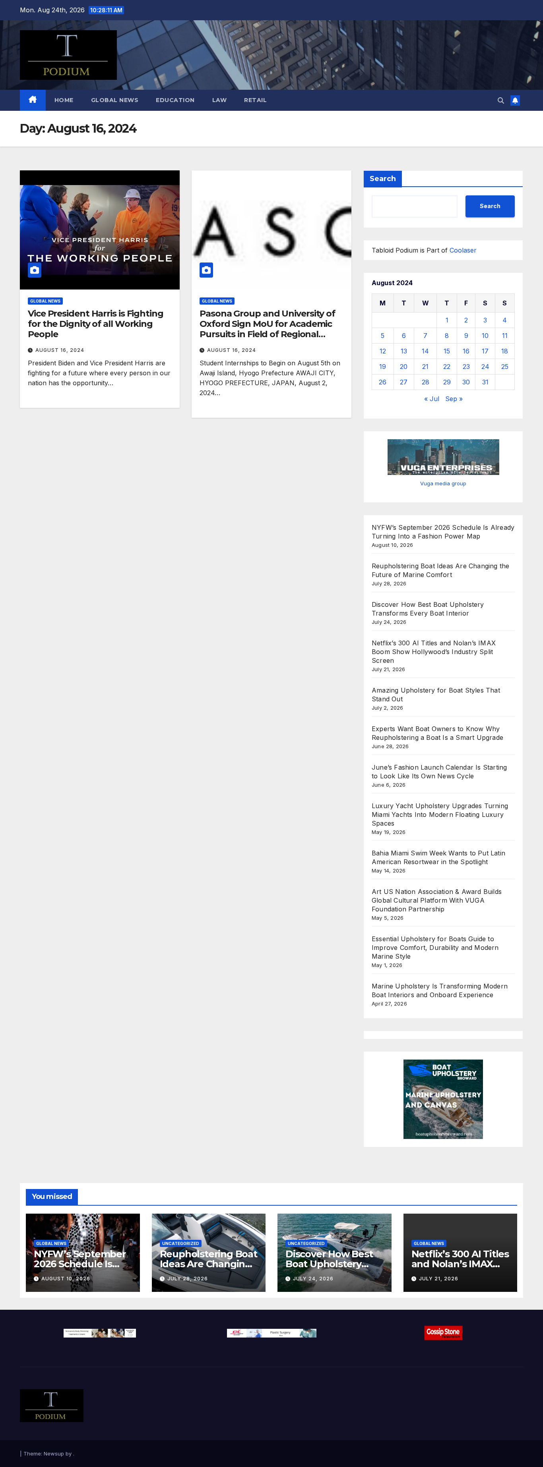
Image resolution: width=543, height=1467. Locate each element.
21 (425, 367)
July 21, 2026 (438, 1279)
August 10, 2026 (65, 1279)
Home (64, 100)
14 (425, 351)
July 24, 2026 (313, 1279)
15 (447, 351)
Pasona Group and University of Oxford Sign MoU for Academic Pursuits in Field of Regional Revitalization (267, 329)
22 (446, 367)
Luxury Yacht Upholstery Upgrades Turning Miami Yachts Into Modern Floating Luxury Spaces (440, 814)
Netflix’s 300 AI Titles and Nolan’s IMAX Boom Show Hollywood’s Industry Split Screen (434, 651)
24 (485, 367)
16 (466, 351)
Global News (115, 100)
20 (403, 367)
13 (404, 351)
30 (466, 382)
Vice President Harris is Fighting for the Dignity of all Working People (95, 324)
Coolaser (463, 250)
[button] (501, 100)
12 (383, 351)
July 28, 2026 (187, 1279)
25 (504, 367)
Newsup (54, 1453)
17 (485, 351)
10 (485, 336)
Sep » (454, 399)
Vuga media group (443, 483)
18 (504, 351)
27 (403, 382)
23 (466, 367)
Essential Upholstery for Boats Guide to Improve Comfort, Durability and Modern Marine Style (435, 947)
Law (219, 100)
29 (447, 382)
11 (505, 336)
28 (425, 382)
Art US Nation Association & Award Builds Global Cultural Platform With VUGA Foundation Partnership (437, 900)
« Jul (431, 399)
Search (383, 178)
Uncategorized (180, 1243)
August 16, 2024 (59, 350)
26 (382, 382)
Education (175, 100)
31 (485, 382)
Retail (255, 100)
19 (382, 367)
